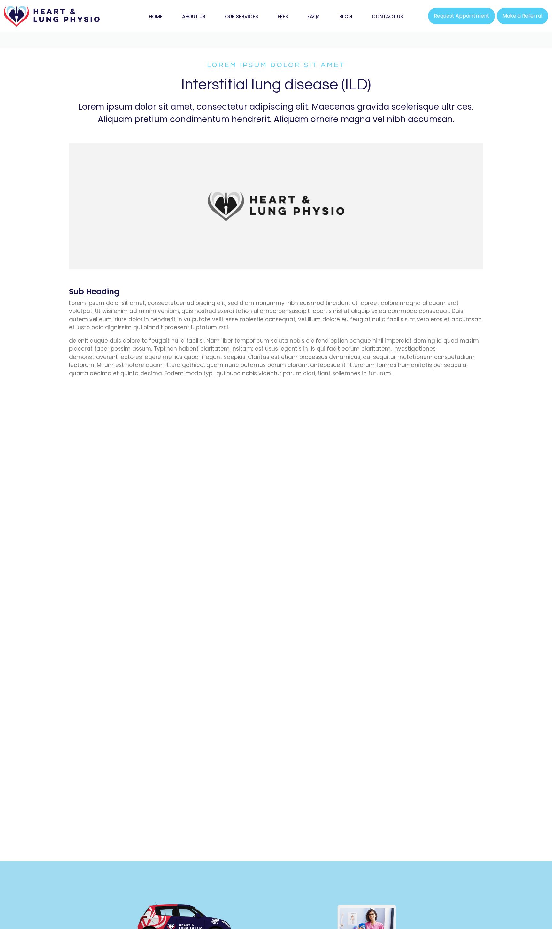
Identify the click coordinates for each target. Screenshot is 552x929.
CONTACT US (387, 16)
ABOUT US (193, 16)
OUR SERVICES (241, 16)
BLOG (345, 16)
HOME (156, 16)
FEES (283, 16)
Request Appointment (461, 15)
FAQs (313, 16)
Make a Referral (522, 15)
